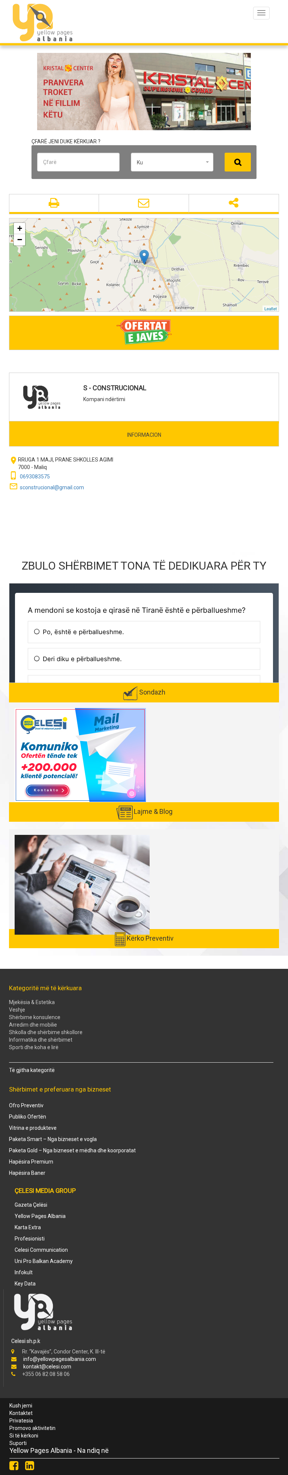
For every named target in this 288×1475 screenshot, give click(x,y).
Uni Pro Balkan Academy (44, 1261)
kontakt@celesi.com (47, 1367)
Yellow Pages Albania (40, 1216)
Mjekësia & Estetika (32, 1002)
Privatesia (21, 1421)
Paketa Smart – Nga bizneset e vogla (53, 1139)
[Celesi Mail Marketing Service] (80, 755)
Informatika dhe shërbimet (40, 1040)
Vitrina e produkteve (33, 1128)
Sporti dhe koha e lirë (33, 1047)
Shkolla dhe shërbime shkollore (45, 1032)
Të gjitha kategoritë (32, 1070)
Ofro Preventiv (26, 1105)
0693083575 (35, 477)
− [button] (19, 239)
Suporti (18, 1443)
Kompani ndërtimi (104, 399)
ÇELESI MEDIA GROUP (45, 1190)
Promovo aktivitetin (32, 1428)
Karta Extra (28, 1227)
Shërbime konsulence (34, 1017)
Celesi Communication (41, 1250)
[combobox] (172, 162)
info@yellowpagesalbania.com (59, 1359)
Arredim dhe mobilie (33, 1025)
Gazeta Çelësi (31, 1205)
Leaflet (270, 308)
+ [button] (19, 228)
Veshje (17, 1010)
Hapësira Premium (31, 1162)
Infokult (24, 1272)
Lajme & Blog (153, 811)
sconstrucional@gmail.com (52, 487)
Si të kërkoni (23, 1436)
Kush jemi (20, 1406)
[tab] (144, 435)
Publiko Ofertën (27, 1117)
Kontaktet (21, 1413)
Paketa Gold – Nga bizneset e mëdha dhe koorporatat (72, 1150)
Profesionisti (30, 1239)
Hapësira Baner (27, 1173)
